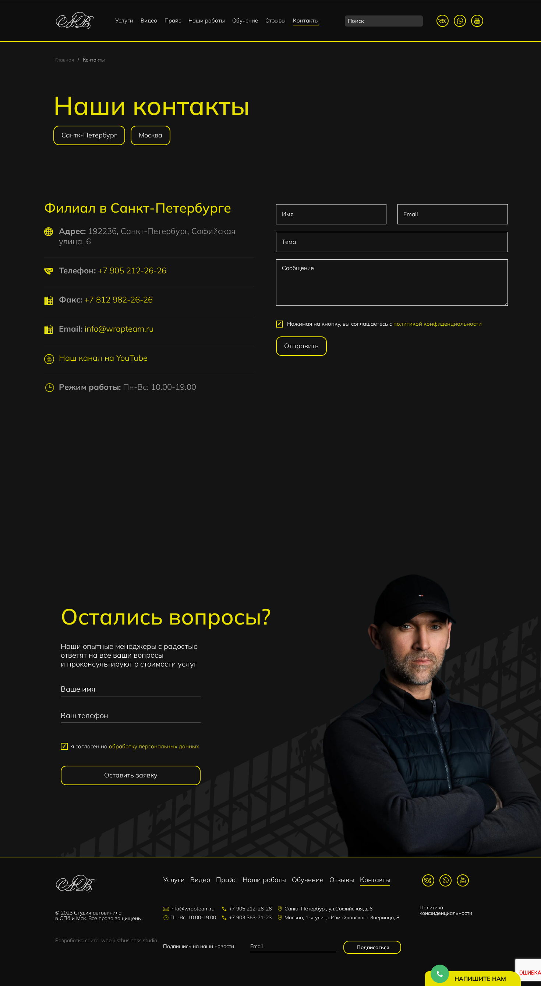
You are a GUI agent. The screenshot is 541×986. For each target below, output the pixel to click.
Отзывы (275, 20)
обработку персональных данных (154, 746)
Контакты (306, 20)
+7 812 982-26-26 (118, 299)
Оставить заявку (131, 775)
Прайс (173, 20)
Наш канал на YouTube (103, 358)
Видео (149, 20)
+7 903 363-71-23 (250, 917)
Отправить (301, 346)
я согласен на (135, 746)
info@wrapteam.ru (119, 329)
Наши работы (206, 20)
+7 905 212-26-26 (132, 270)
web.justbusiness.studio (129, 940)
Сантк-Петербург (89, 135)
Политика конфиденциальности (446, 910)
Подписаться (372, 947)
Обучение (245, 20)
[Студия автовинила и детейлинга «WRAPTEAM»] (75, 20)
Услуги (124, 20)
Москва (150, 135)
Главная (64, 60)
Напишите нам (480, 978)
